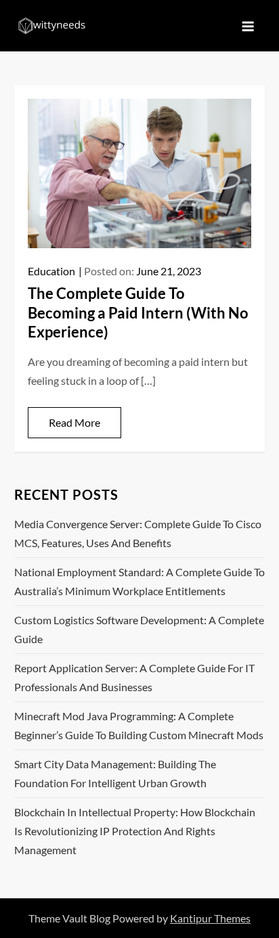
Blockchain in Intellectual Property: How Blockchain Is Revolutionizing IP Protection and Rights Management (134, 830)
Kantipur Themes (210, 918)
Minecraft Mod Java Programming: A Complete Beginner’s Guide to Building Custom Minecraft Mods (138, 725)
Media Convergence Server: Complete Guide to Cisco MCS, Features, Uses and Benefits (137, 533)
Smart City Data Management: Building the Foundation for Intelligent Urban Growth (115, 773)
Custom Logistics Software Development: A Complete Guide (139, 629)
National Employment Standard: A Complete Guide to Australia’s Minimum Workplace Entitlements (139, 581)
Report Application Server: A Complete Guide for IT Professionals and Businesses (134, 677)
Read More (74, 422)
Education (51, 270)
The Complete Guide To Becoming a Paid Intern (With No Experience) (138, 312)
